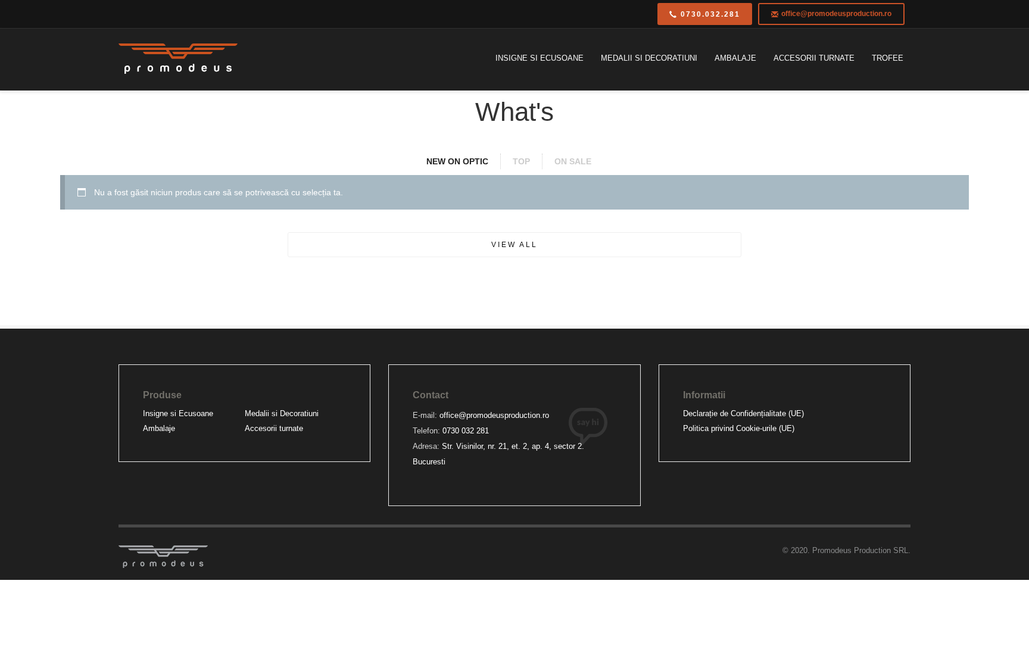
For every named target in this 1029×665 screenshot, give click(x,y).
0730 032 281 (465, 430)
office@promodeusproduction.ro (494, 415)
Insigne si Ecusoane (178, 413)
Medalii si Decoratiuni (282, 413)
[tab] (463, 161)
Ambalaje (159, 428)
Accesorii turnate (274, 428)
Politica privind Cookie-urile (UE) (738, 428)
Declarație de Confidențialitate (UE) (743, 413)
